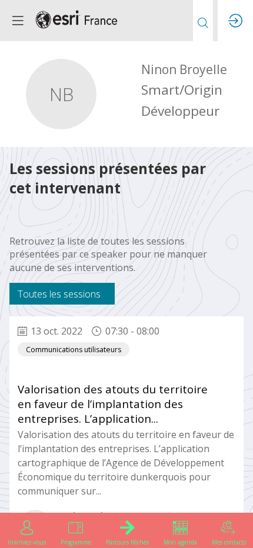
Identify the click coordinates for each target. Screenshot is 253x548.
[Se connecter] (235, 20)
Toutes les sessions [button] (59, 293)
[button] (17, 20)
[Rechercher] (203, 20)
